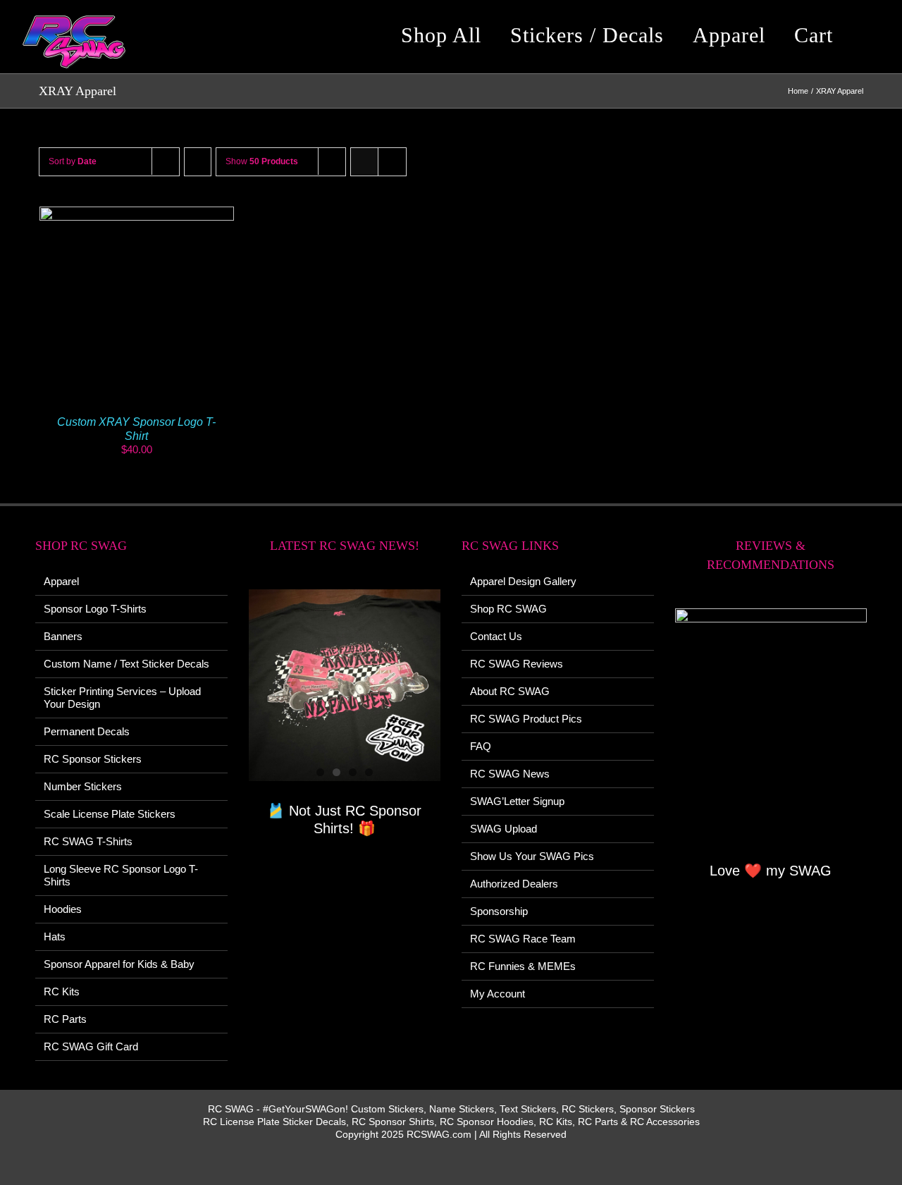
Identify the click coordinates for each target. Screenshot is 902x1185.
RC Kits (62, 991)
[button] (869, 35)
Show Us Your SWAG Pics (532, 856)
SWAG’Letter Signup (517, 801)
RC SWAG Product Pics (526, 719)
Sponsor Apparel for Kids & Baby (119, 964)
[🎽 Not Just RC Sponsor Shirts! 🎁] (345, 685)
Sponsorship (499, 911)
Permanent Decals (87, 731)
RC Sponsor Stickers (93, 759)
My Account (497, 994)
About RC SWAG (510, 691)
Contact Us (496, 636)
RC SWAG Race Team (523, 939)
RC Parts (65, 1019)
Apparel (61, 581)
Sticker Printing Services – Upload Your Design (122, 697)
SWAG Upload (503, 829)
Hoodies (63, 909)
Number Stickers (83, 786)
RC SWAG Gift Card (91, 1046)
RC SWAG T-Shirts (88, 841)
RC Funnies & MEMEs (523, 966)
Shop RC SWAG (508, 609)
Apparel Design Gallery (523, 581)
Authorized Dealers (514, 884)
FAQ (480, 746)
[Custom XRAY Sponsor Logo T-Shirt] (136, 213)
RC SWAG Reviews (516, 664)
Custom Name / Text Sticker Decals (126, 664)
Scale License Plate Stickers (109, 814)
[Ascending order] (197, 161)
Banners (63, 636)
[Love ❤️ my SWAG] (771, 725)
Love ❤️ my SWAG (771, 870)
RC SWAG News (510, 774)
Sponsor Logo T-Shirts (95, 609)
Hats (55, 937)
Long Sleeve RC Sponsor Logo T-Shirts (121, 875)
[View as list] (392, 162)
